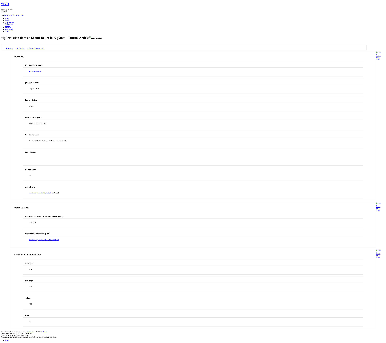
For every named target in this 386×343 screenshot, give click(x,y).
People (7, 20)
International (9, 29)
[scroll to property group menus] (378, 59)
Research (8, 27)
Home (6, 15)
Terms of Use (30, 331)
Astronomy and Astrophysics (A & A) (41, 193)
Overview (9, 48)
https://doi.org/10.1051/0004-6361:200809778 (44, 240)
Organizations (9, 22)
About (7, 31)
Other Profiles (20, 48)
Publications (9, 24)
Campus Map (19, 15)
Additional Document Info (36, 48)
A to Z (11, 15)
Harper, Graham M (35, 71)
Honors (7, 26)
